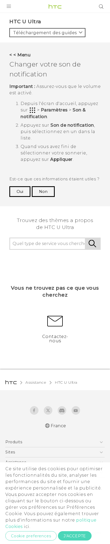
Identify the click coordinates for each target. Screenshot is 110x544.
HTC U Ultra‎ (66, 382)
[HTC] (55, 6)
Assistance (35, 382)
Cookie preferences (31, 536)
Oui (20, 191)
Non (43, 191)
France (58, 425)
